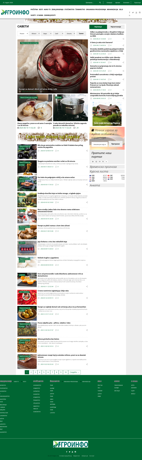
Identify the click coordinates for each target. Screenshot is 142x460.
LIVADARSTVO (3, 415)
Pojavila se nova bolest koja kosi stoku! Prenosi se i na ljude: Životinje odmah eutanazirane (105, 85)
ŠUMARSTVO (80, 9)
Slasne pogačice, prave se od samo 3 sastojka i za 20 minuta (34, 124)
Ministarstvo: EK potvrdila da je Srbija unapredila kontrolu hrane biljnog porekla (106, 94)
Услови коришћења (65, 456)
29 (77, 128)
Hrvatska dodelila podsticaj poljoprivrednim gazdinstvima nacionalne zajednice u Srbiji (107, 50)
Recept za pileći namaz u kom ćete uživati (54, 226)
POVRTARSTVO (4, 388)
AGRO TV (47, 9)
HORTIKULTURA (4, 413)
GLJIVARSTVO (3, 432)
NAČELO (133, 394)
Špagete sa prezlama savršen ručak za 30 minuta (56, 161)
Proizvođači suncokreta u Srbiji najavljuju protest (106, 75)
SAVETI (33, 15)
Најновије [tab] (98, 27)
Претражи (115, 144)
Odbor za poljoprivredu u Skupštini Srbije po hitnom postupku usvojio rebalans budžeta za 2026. (107, 34)
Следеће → (74, 372)
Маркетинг (76, 456)
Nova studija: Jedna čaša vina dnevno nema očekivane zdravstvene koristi (59, 210)
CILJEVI (132, 391)
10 (66, 372)
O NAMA (40, 15)
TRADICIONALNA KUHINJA (28, 97)
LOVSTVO (52, 413)
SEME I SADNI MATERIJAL (52, 401)
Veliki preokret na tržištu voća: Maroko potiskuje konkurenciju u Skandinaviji (105, 58)
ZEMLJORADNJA (57, 9)
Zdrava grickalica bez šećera (48, 339)
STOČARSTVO (69, 9)
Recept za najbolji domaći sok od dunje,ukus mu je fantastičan (62, 307)
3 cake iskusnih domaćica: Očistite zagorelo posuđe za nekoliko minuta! (70, 124)
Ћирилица (137, 2)
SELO (121, 9)
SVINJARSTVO (36, 388)
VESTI (41, 9)
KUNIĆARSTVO (37, 412)
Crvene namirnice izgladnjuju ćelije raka (53, 291)
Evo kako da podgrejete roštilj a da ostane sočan (56, 177)
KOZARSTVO (36, 394)
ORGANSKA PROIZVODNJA (96, 9)
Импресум (85, 456)
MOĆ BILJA (117, 391)
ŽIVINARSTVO (36, 400)
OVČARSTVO (36, 391)
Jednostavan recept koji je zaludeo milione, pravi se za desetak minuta (62, 356)
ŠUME (51, 385)
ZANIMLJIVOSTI (50, 15)
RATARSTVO (3, 385)
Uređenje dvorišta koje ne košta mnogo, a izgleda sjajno (59, 193)
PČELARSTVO (36, 403)
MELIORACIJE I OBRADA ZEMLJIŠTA (3, 407)
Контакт (91, 456)
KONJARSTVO (36, 397)
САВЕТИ (58, 97)
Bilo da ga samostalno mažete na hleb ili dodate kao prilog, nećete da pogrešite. (60, 146)
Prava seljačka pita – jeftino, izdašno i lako (54, 323)
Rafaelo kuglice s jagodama (48, 258)
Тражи (81, 33)
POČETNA (34, 9)
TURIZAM (100, 391)
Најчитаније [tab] (116, 27)
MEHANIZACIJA (112, 9)
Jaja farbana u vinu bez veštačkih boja (52, 242)
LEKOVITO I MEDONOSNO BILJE (3, 426)
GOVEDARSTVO (37, 385)
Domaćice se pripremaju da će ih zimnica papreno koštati (106, 67)
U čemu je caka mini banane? (101, 42)
